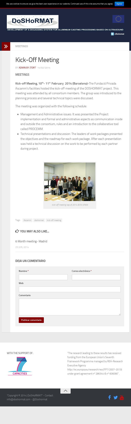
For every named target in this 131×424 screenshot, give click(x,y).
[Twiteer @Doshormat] (115, 397)
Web (21, 283)
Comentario (25, 295)
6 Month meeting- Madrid (31, 241)
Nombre (24, 271)
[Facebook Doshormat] (109, 397)
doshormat (39, 220)
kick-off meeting (54, 220)
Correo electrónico (82, 271)
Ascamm (27, 220)
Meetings (21, 46)
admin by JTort (27, 67)
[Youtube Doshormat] (121, 397)
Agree (119, 4)
